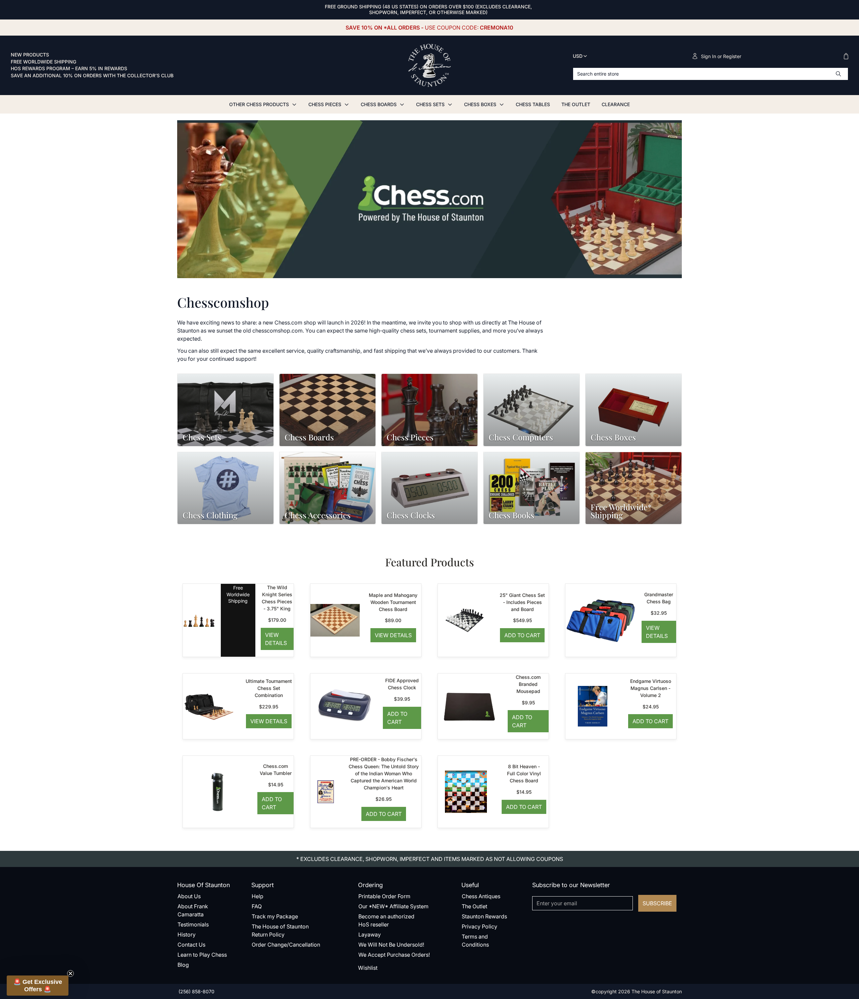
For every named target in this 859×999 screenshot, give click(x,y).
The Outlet (575, 104)
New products (30, 54)
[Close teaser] (70, 973)
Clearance (616, 104)
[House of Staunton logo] (429, 65)
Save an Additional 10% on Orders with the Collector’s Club (92, 75)
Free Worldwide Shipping (43, 61)
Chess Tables (533, 104)
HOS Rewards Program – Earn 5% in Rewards (69, 68)
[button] (37, 985)
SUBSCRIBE (657, 903)
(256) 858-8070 (195, 991)
